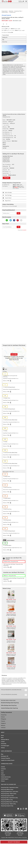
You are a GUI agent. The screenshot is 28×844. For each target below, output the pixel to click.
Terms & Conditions (18, 837)
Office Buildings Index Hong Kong (8, 705)
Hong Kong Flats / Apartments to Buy (9, 797)
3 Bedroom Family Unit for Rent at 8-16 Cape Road (11, 602)
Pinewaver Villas (11, 624)
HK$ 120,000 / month (11, 599)
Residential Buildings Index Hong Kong (10, 702)
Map (3, 39)
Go (18, 213)
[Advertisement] (14, 94)
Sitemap (3, 747)
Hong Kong (3, 714)
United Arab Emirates (6, 777)
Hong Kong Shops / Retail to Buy (8, 803)
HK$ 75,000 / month (11, 612)
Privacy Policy (24, 837)
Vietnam (3, 717)
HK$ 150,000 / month (11, 626)
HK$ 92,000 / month (11, 666)
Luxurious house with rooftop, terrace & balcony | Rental (11, 669)
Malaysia (3, 725)
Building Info (4, 37)
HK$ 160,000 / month (11, 652)
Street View (4, 41)
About (2, 735)
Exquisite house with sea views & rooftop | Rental (11, 642)
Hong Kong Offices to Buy (7, 799)
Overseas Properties (5, 758)
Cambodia (3, 768)
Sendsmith (24, 230)
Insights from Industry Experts (7, 760)
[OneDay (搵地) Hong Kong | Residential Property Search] (7, 1)
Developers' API (4, 756)
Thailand (3, 721)
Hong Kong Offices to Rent (7, 789)
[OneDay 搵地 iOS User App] (8, 815)
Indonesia (3, 727)
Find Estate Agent (5, 745)
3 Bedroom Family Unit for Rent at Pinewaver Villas (11, 629)
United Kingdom (4, 779)
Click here (14, 354)
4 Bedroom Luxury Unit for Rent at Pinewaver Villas (11, 655)
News (2, 737)
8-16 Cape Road (11, 597)
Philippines (3, 719)
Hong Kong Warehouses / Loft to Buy (9, 801)
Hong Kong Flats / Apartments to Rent (9, 787)
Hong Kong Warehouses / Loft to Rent (9, 791)
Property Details (5, 35)
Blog (2, 754)
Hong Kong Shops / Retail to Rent (8, 793)
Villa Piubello (11, 611)
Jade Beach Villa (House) (11, 664)
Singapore (3, 723)
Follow (6, 178)
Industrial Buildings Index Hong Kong (9, 708)
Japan (2, 773)
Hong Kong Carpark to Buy (7, 805)
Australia (3, 766)
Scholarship (3, 743)
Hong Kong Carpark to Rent (7, 795)
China (2, 771)
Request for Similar (14, 842)
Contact (3, 741)
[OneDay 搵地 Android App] (19, 815)
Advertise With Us (5, 739)
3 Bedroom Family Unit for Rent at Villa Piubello (11, 615)
